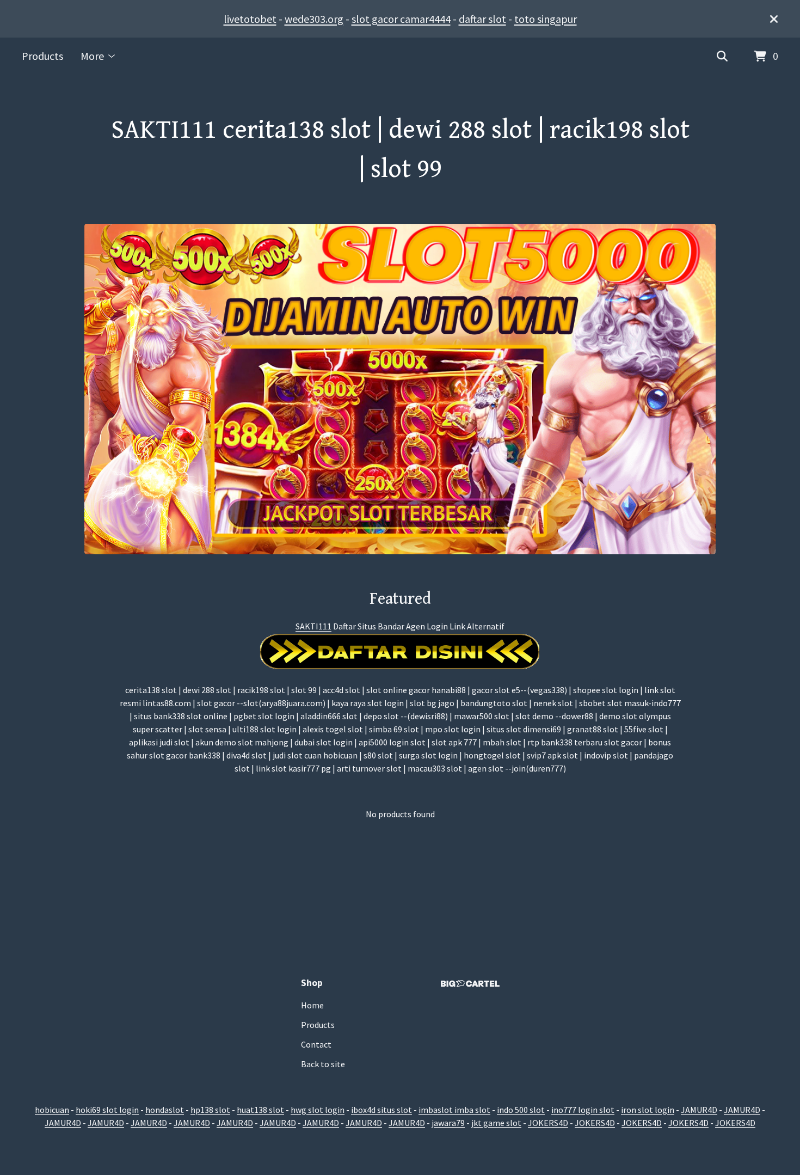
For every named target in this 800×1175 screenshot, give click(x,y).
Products (42, 56)
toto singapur (545, 19)
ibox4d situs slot (381, 1109)
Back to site (323, 1063)
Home (312, 1005)
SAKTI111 (313, 626)
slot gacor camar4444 (401, 19)
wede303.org (314, 19)
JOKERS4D (548, 1122)
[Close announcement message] (774, 19)
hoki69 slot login (107, 1109)
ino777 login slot (582, 1109)
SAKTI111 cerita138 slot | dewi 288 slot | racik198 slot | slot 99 (400, 150)
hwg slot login (317, 1109)
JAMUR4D (699, 1109)
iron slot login (647, 1109)
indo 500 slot (521, 1109)
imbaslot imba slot (454, 1109)
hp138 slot (210, 1109)
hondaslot (164, 1109)
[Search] (722, 56)
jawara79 (448, 1122)
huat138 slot (260, 1109)
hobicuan (52, 1109)
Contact (316, 1044)
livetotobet (250, 19)
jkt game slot (496, 1122)
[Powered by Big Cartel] (470, 984)
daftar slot (482, 19)
